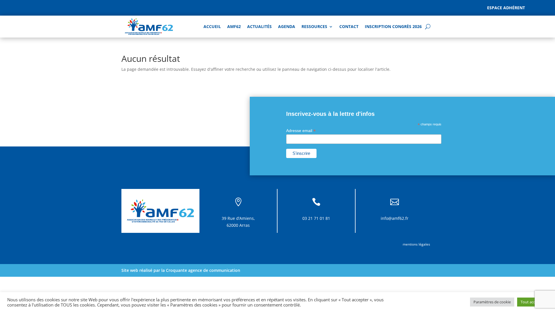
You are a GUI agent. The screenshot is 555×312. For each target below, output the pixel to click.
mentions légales (416, 244)
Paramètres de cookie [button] (492, 301)
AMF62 (234, 26)
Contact (348, 26)
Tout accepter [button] (532, 301)
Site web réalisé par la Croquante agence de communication (180, 270)
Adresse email (301, 130)
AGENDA (286, 26)
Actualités (259, 26)
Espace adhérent (506, 7)
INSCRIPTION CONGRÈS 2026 (393, 26)
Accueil (212, 26)
